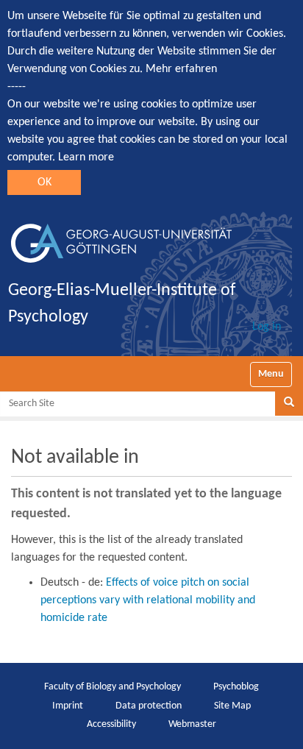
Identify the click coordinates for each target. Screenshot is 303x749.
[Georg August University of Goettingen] (121, 238)
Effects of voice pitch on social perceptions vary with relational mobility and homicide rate (147, 600)
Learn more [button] (86, 157)
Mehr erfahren (181, 69)
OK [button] (44, 182)
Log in (266, 327)
